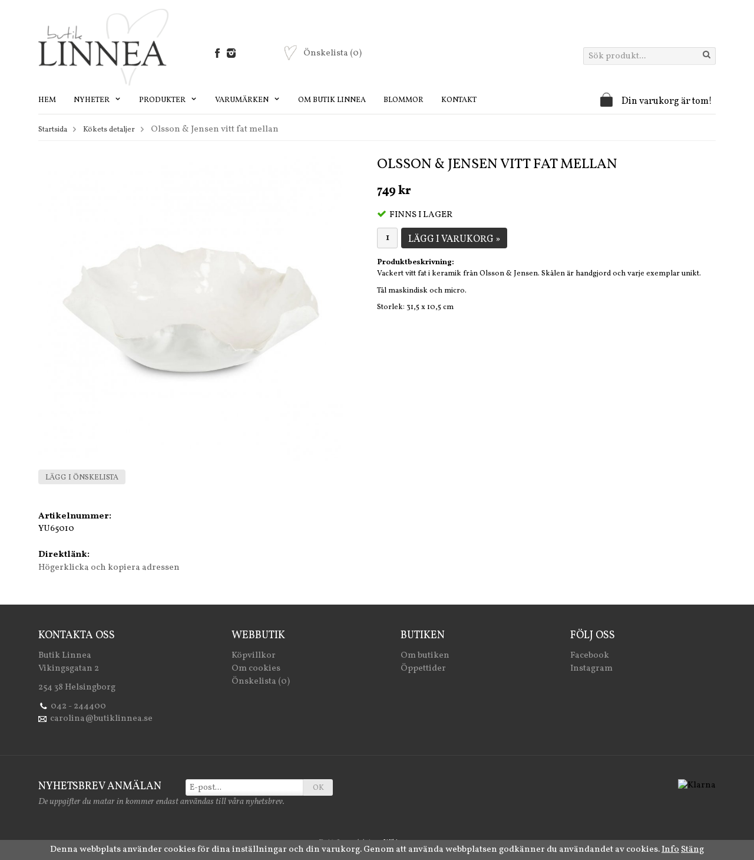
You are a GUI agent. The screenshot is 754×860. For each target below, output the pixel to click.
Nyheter (92, 100)
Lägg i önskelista (81, 477)
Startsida (52, 129)
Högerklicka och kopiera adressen (109, 568)
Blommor (403, 100)
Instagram (591, 668)
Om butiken (425, 655)
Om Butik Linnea (332, 100)
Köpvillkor (254, 655)
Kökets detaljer (109, 129)
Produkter (163, 100)
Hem (47, 100)
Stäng (692, 849)
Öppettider (423, 668)
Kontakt (459, 100)
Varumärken (242, 100)
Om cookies (256, 668)
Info (670, 849)
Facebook (589, 655)
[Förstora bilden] (190, 308)
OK (318, 788)
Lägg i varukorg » (454, 239)
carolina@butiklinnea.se (101, 719)
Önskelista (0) (261, 681)
